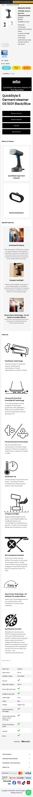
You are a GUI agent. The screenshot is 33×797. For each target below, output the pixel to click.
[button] (22, 741)
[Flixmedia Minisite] (4, 54)
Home (3, 5)
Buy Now (26, 68)
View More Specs (6, 67)
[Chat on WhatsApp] (28, 792)
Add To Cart (16, 67)
